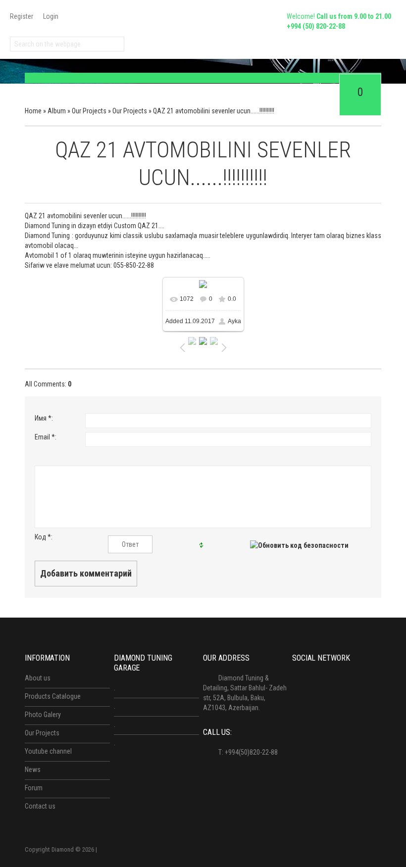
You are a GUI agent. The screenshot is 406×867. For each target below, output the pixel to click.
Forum (34, 788)
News (33, 769)
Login (50, 16)
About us (38, 678)
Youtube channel (48, 751)
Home (33, 111)
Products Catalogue (53, 696)
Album (57, 111)
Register (21, 16)
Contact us (40, 806)
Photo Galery (43, 715)
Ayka (234, 321)
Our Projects (89, 111)
